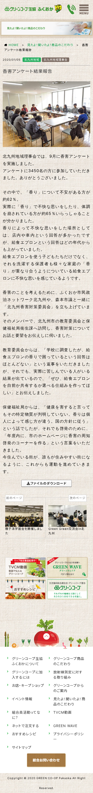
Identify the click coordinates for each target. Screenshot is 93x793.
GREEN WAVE (65, 726)
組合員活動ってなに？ (26, 715)
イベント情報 (22, 699)
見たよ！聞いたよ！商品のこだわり (50, 45)
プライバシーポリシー (68, 736)
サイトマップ (21, 747)
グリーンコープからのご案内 (68, 688)
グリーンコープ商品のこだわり (68, 661)
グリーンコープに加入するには (27, 674)
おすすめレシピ (24, 734)
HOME (14, 45)
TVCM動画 (62, 712)
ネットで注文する (25, 726)
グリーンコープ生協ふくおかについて (27, 661)
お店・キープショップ (28, 685)
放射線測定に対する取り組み (68, 674)
